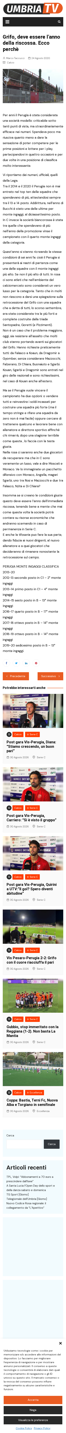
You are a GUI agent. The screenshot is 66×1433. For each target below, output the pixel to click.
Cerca (10, 1135)
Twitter (16, 663)
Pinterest (36, 663)
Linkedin (26, 663)
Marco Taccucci (15, 58)
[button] (60, 1343)
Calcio (10, 62)
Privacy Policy (42, 1428)
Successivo (48, 676)
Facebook (6, 663)
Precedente (17, 676)
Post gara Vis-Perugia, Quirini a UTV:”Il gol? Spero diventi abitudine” (32, 889)
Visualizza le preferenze (33, 1420)
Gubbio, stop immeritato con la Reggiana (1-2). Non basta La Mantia (32, 1031)
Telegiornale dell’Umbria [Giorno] (26, 1199)
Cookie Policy (24, 1428)
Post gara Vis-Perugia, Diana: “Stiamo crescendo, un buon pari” (31, 746)
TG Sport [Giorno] (17, 1194)
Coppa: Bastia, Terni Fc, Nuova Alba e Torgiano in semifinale (32, 1102)
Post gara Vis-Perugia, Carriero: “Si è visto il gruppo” (31, 817)
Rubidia (10, 1273)
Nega (33, 1410)
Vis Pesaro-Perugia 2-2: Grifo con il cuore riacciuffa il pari (31, 960)
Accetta (33, 1400)
